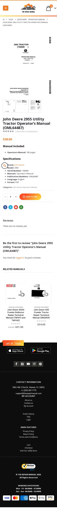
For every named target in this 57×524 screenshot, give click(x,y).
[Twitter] (22, 364)
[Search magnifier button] (5, 166)
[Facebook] (16, 364)
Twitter (10, 207)
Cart (28, 445)
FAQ (28, 417)
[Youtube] (28, 364)
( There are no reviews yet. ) (26, 131)
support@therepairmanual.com (29, 393)
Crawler (12, 307)
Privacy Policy (28, 431)
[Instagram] (34, 364)
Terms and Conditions (28, 437)
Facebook (5, 207)
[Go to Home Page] (4, 19)
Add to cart (32, 197)
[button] (5, 8)
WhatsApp (21, 207)
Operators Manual (30, 187)
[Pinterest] (40, 364)
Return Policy (28, 434)
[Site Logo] (28, 8)
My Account (28, 406)
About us (28, 400)
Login (28, 419)
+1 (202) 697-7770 (28, 390)
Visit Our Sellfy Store (28, 450)
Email (16, 207)
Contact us (28, 403)
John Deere (19, 165)
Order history (28, 414)
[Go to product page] (41, 293)
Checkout (28, 448)
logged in (20, 257)
